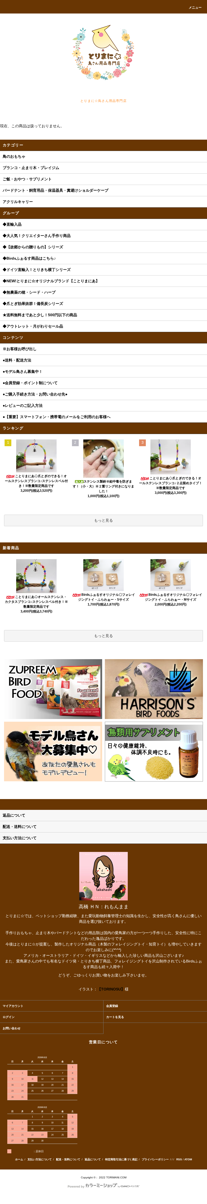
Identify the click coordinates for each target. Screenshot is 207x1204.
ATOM (188, 1159)
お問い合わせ (11, 1028)
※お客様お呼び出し (20, 349)
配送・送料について (68, 1159)
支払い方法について (39, 1159)
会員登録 (112, 1005)
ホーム (19, 1159)
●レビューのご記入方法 (23, 405)
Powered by (76, 1186)
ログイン (9, 1017)
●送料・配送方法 (17, 360)
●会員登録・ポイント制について (30, 383)
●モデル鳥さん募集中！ (23, 371)
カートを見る (115, 1017)
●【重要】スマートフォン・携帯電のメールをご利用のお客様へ (57, 417)
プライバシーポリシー (155, 1159)
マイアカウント (13, 1005)
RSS (179, 1159)
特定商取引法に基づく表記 (121, 1159)
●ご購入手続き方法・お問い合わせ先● (35, 394)
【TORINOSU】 (111, 989)
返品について (93, 1159)
